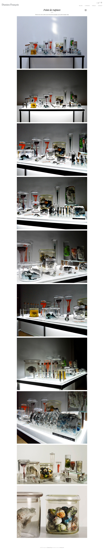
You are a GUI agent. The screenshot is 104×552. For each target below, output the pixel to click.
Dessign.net (62, 547)
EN (96, 3)
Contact (100, 5)
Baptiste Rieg (49, 547)
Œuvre (80, 5)
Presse (94, 5)
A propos (87, 5)
